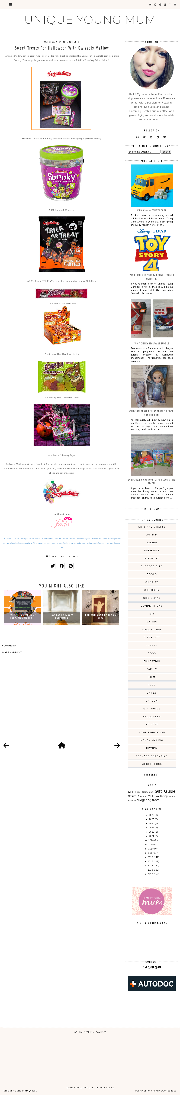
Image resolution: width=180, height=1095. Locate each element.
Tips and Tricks (146, 796)
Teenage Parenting (152, 756)
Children (152, 590)
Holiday (152, 724)
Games (152, 693)
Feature (53, 556)
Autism (152, 535)
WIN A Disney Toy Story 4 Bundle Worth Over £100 (152, 276)
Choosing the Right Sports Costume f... (101, 617)
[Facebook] (143, 967)
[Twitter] (146, 967)
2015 (151, 861)
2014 (151, 865)
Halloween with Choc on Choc (61, 617)
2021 (152, 836)
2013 (151, 870)
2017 (151, 853)
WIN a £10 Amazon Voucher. (152, 210)
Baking (152, 542)
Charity (151, 582)
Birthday (151, 558)
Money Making (151, 740)
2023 (152, 827)
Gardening (147, 792)
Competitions (152, 606)
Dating (151, 622)
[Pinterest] (156, 967)
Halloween (72, 556)
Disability (152, 637)
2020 (151, 840)
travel (156, 800)
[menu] (10, 4)
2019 (151, 844)
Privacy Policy (105, 1088)
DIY (152, 614)
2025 (152, 819)
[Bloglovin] (152, 967)
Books (152, 574)
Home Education (152, 732)
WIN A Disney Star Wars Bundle (151, 343)
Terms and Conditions (80, 1088)
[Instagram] (149, 967)
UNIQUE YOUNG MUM (90, 20)
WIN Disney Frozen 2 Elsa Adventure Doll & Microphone (152, 413)
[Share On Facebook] (62, 566)
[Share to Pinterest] (71, 566)
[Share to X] (53, 566)
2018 (151, 849)
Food (62, 556)
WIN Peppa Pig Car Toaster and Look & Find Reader (152, 481)
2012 (151, 874)
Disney (152, 645)
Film (152, 677)
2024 (152, 823)
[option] (22, 607)
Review (152, 748)
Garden (152, 701)
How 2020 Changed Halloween (23, 617)
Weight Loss (152, 764)
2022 (152, 832)
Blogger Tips (152, 566)
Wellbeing (162, 795)
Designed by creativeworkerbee (155, 1091)
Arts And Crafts (152, 527)
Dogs (152, 653)
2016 (151, 857)
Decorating (152, 629)
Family (152, 669)
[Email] (159, 967)
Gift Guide (151, 709)
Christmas (151, 598)
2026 (152, 815)
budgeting (144, 800)
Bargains (151, 550)
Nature (132, 795)
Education (151, 661)
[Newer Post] (6, 745)
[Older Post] (117, 745)
